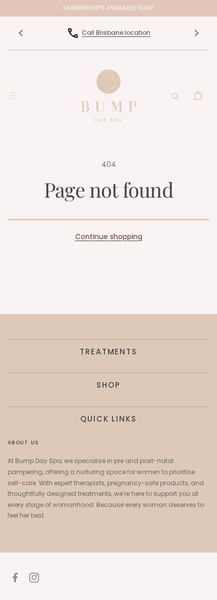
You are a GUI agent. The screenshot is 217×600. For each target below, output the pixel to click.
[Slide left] (21, 33)
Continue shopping (108, 237)
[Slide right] (196, 33)
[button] (13, 95)
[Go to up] (204, 587)
